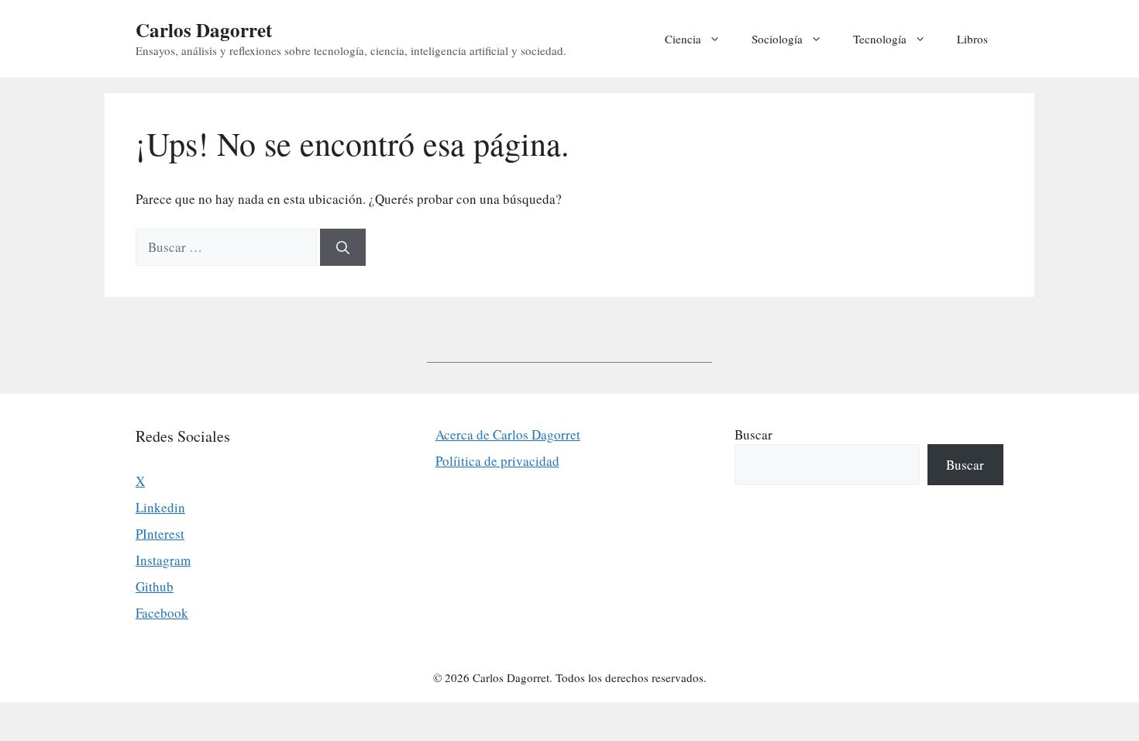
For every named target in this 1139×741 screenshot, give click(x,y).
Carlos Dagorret (204, 30)
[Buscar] (343, 247)
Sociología (777, 39)
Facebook (162, 613)
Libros (972, 39)
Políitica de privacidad (497, 461)
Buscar (754, 434)
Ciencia (683, 39)
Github (155, 586)
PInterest (160, 534)
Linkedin (160, 507)
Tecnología (880, 39)
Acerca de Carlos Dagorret (507, 434)
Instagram (163, 560)
